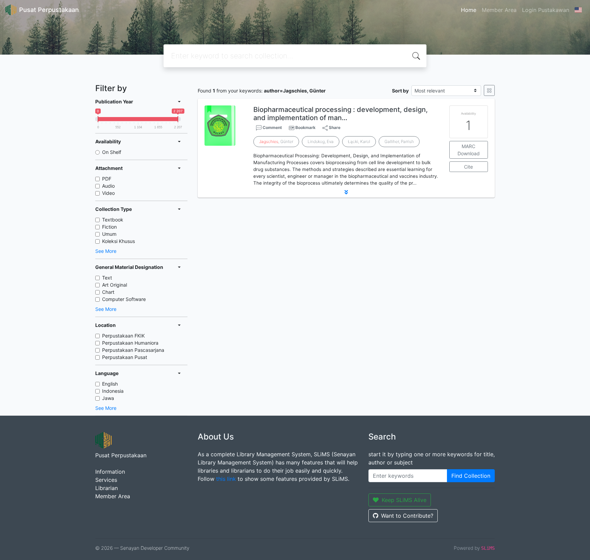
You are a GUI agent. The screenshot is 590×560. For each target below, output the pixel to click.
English (110, 384)
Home (468, 9)
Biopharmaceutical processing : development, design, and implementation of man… (340, 113)
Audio (108, 186)
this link (226, 478)
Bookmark (305, 127)
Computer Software (124, 299)
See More (105, 251)
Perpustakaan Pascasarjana (133, 350)
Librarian (106, 488)
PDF (106, 179)
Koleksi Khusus (118, 241)
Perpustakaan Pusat (124, 357)
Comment (272, 127)
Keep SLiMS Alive (404, 500)
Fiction (109, 227)
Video (108, 193)
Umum (109, 234)
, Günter (276, 141)
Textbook (112, 219)
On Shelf (111, 152)
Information (110, 471)
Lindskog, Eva (321, 141)
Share (334, 127)
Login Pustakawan (545, 9)
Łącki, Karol (359, 141)
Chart (108, 292)
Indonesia (113, 391)
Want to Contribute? (407, 515)
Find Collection (470, 475)
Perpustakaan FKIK (123, 336)
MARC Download (469, 149)
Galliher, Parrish (399, 141)
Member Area (499, 9)
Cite (468, 167)
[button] (346, 192)
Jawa (108, 398)
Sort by (400, 91)
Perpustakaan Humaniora (130, 343)
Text (107, 278)
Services (106, 479)
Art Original (114, 285)
